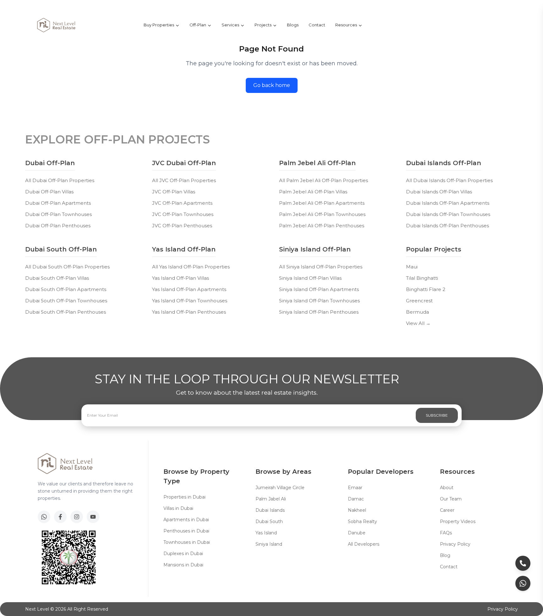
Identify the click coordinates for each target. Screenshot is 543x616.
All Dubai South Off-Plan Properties (67, 267)
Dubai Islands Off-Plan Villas (439, 192)
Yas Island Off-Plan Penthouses (189, 312)
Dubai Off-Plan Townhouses (58, 214)
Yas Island (266, 533)
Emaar (355, 487)
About (446, 487)
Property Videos (457, 521)
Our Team (451, 499)
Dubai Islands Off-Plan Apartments (447, 203)
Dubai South (269, 521)
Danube (356, 533)
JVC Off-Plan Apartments (182, 203)
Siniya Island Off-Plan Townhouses (319, 301)
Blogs (293, 24)
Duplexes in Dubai (183, 553)
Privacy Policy (455, 544)
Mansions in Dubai (183, 565)
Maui (412, 267)
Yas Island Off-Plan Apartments (189, 289)
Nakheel (357, 510)
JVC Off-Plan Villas (173, 192)
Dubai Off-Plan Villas (49, 192)
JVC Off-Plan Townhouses (182, 214)
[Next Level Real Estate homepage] (56, 25)
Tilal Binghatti (422, 278)
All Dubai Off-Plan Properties (59, 180)
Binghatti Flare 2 (425, 289)
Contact (317, 24)
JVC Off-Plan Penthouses (182, 226)
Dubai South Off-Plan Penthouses (65, 312)
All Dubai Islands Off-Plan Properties (449, 180)
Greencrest (419, 301)
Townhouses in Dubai (186, 542)
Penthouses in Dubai (186, 531)
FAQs (446, 533)
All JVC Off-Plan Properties (184, 180)
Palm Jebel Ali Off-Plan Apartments (322, 203)
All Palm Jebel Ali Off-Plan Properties (323, 180)
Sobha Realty (362, 521)
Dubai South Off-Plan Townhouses (66, 301)
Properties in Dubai (184, 497)
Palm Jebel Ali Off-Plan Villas (313, 192)
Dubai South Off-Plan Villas (57, 278)
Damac (356, 499)
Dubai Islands (270, 510)
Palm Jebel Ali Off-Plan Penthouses (321, 226)
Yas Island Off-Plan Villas (180, 278)
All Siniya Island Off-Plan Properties (320, 267)
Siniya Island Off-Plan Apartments (319, 289)
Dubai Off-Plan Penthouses (57, 226)
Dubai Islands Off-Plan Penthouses (447, 226)
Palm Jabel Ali (270, 499)
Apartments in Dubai (186, 519)
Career (447, 510)
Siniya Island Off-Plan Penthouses (319, 312)
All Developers (363, 544)
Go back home (271, 85)
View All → (418, 323)
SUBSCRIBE (437, 415)
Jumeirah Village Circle (279, 487)
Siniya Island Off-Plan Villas (310, 278)
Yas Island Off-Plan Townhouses (189, 301)
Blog (445, 555)
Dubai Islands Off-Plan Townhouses (448, 214)
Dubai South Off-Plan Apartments (65, 289)
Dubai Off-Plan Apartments (58, 203)
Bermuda (417, 312)
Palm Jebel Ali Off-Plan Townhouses (322, 214)
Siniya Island (268, 544)
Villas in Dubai (178, 508)
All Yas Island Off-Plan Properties (191, 267)
